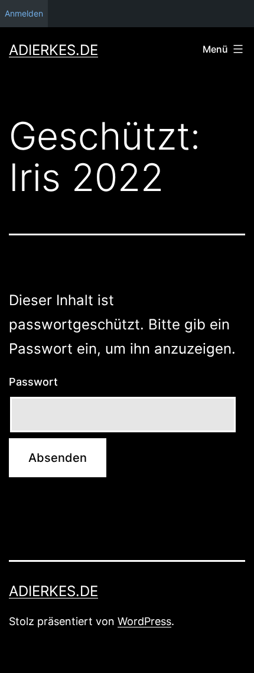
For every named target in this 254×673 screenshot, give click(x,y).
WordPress (144, 621)
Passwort (33, 382)
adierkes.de (53, 50)
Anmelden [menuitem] (24, 13)
